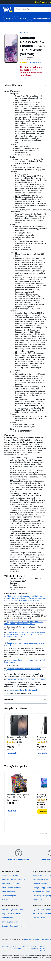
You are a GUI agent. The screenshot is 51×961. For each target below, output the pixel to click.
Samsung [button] (24, 32)
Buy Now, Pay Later (10, 922)
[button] (9, 18)
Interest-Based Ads (34, 948)
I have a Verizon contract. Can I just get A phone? (27, 679)
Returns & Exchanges (10, 883)
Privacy (25, 947)
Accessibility (6, 947)
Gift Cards (6, 900)
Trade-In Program (9, 896)
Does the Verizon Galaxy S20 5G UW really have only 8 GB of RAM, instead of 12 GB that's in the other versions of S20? (24, 634)
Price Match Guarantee (11, 888)
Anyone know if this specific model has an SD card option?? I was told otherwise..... (23, 622)
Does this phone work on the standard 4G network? (22, 670)
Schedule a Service (40, 883)
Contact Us (37, 900)
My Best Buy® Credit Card (12, 910)
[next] (44, 736)
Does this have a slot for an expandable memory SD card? (25, 644)
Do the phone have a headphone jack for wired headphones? (24, 661)
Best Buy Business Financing (13, 926)
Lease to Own (7, 918)
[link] (14, 742)
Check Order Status (10, 875)
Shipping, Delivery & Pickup (13, 879)
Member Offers (39, 918)
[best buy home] (8, 9)
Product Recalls (8, 892)
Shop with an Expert (41, 879)
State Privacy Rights (42, 948)
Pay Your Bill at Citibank (11, 914)
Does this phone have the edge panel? (22, 690)
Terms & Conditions (17, 948)
